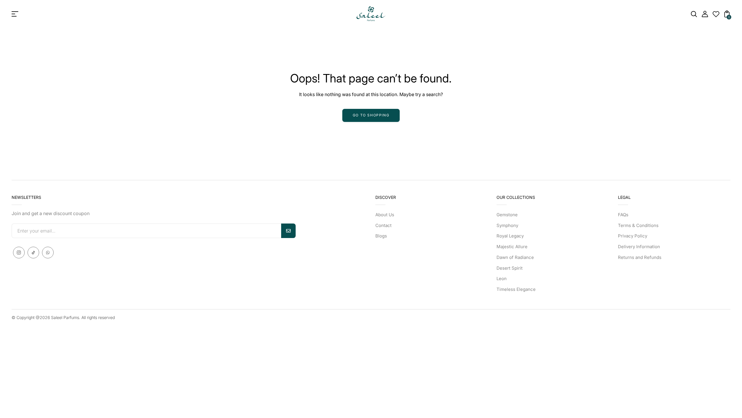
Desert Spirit (510, 268)
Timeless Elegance (516, 289)
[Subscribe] (288, 231)
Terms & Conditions (638, 225)
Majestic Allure (512, 246)
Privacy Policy (632, 236)
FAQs (623, 214)
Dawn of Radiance (515, 257)
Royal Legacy (510, 236)
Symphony (507, 225)
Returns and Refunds (639, 257)
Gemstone (507, 214)
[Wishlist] (715, 16)
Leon (502, 278)
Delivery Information (639, 246)
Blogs (381, 236)
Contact (383, 225)
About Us (384, 214)
